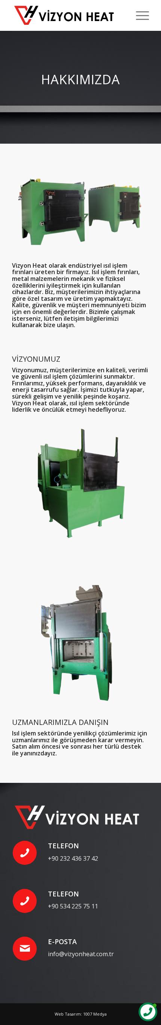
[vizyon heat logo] (66, 15)
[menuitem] (138, 15)
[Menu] (138, 15)
